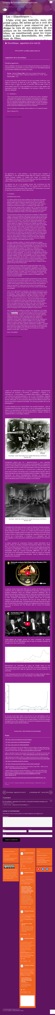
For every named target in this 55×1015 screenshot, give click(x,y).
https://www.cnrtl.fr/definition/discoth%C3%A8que (20, 739)
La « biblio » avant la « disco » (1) (32, 50)
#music (25, 883)
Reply (51, 801)
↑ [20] (6, 777)
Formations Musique (29, 852)
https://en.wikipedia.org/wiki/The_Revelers (18, 761)
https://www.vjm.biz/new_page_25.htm (18, 768)
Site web (4, 834)
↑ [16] (6, 761)
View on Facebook (23, 868)
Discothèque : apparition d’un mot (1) (16, 792)
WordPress (10, 1010)
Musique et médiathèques (19, 782)
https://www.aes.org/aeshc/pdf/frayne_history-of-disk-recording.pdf (24, 763)
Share (29, 868)
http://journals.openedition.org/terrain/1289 (31, 750)
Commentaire (6, 816)
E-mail (30, 829)
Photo (24, 866)
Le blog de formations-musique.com (11, 1009)
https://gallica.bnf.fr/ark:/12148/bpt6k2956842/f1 (19, 742)
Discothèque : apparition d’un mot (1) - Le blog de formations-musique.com (25, 801)
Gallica (35, 82)
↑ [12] (6, 744)
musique (43, 782)
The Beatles (29, 858)
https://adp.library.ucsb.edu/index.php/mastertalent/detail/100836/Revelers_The (27, 777)
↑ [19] (6, 770)
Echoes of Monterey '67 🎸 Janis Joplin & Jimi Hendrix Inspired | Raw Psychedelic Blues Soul (26, 979)
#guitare (31, 972)
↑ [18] (6, 766)
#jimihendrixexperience (25, 952)
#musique (28, 883)
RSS (5, 10)
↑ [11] (6, 742)
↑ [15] (6, 757)
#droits (21, 956)
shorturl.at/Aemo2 (27, 956)
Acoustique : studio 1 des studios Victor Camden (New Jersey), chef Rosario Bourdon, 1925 (27, 456)
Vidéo (24, 989)
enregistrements (38, 782)
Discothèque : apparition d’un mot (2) (24, 43)
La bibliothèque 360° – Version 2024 (40, 792)
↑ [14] (6, 753)
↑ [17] (6, 763)
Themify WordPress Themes (18, 1010)
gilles (6, 782)
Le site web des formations (9, 859)
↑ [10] (6, 739)
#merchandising (29, 879)
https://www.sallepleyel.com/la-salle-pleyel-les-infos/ (35, 754)
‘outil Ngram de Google (14, 639)
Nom (4, 829)
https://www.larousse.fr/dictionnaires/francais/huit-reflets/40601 (34, 758)
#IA (32, 973)
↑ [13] (6, 747)
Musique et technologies (29, 782)
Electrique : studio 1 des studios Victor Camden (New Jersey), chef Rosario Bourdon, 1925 (27, 519)
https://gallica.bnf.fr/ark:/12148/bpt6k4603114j (18, 744)
